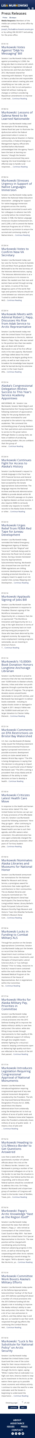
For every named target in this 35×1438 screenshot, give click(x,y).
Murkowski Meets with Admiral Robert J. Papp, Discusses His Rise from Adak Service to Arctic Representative (17, 320)
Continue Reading (19, 98)
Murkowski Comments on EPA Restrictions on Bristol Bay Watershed (17, 733)
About (17, 1420)
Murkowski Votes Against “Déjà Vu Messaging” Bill (13, 50)
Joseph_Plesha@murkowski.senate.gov (17, 29)
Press (24, 1426)
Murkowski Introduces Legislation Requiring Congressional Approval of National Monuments (16, 1074)
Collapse (13, 17)
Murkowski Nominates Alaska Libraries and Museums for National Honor (16, 865)
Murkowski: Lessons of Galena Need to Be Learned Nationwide (17, 115)
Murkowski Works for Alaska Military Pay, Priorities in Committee (16, 1004)
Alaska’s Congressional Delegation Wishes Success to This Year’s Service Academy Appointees (17, 392)
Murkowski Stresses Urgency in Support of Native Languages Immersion (16, 185)
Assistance (17, 1423)
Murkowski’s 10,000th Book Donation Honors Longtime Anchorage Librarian (17, 666)
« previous (13, 1407)
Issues (10, 1426)
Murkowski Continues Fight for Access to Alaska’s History (16, 463)
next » (23, 1407)
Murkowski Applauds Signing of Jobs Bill (15, 598)
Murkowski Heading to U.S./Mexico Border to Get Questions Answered (16, 1147)
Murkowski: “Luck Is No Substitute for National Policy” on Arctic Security (17, 1346)
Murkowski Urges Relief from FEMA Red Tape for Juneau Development (16, 530)
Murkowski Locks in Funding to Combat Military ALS (14, 934)
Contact (17, 1429)
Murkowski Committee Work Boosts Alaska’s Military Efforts (17, 1279)
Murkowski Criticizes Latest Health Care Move (15, 798)
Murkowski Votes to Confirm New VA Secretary (15, 252)
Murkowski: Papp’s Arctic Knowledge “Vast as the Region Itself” (17, 1214)
